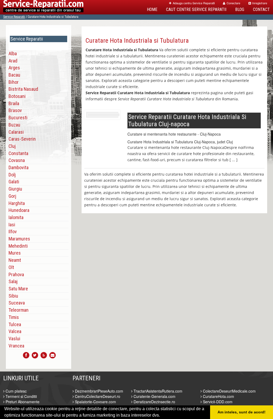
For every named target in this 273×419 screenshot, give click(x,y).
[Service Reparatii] (43, 7)
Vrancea (16, 346)
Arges (14, 67)
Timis (14, 317)
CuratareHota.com (218, 396)
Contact (261, 9)
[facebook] (26, 355)
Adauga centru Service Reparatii (194, 3)
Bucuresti (18, 117)
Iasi (12, 224)
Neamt (15, 260)
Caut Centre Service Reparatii (196, 9)
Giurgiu (15, 189)
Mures (15, 253)
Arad (13, 61)
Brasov (15, 110)
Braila (14, 103)
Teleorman (19, 310)
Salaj (13, 281)
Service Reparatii (14, 17)
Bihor (14, 82)
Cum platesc (16, 391)
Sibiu (13, 296)
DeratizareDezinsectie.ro (154, 401)
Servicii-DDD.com (217, 401)
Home (152, 9)
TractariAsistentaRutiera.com (157, 391)
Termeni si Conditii (21, 396)
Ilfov (13, 231)
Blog (239, 9)
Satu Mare (18, 288)
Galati (14, 181)
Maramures (19, 239)
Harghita (17, 203)
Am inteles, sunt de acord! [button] (242, 412)
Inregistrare (259, 3)
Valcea (15, 331)
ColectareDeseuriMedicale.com (229, 391)
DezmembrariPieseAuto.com (98, 391)
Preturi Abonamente (22, 401)
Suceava (17, 303)
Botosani (17, 96)
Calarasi (16, 132)
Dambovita (19, 167)
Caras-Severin (22, 139)
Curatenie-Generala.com (154, 396)
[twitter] (35, 355)
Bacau (14, 75)
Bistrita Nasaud (23, 89)
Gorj (12, 196)
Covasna (17, 160)
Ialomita (16, 217)
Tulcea (15, 324)
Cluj (12, 146)
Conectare (233, 3)
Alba (13, 53)
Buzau (14, 125)
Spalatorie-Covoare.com (95, 401)
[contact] (52, 355)
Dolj (12, 174)
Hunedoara (19, 210)
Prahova (16, 274)
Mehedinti (18, 246)
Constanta (18, 153)
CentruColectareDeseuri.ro (97, 396)
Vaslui (14, 338)
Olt (11, 267)
